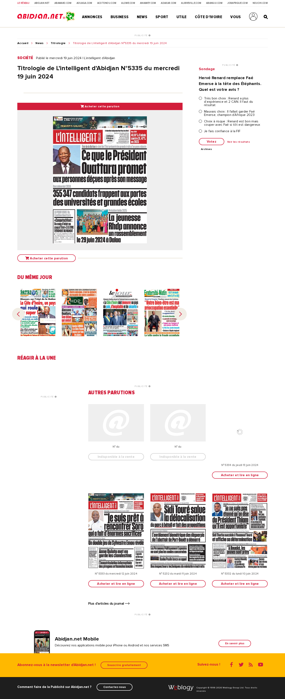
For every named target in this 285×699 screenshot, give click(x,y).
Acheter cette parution (101, 106)
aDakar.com (168, 3)
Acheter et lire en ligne (240, 475)
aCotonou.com (106, 3)
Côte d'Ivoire (208, 16)
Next (180, 314)
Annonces (92, 16)
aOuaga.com (84, 3)
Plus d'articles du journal (106, 603)
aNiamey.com (148, 3)
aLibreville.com (191, 3)
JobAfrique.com (237, 3)
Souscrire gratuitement (124, 665)
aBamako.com (63, 3)
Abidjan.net (42, 3)
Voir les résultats (238, 142)
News (142, 16)
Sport (161, 16)
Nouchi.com (260, 3)
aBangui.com (214, 3)
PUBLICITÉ (142, 35)
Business (120, 16)
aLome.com (128, 3)
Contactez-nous (114, 687)
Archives (206, 149)
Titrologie (58, 43)
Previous (18, 314)
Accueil (22, 43)
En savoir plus (234, 643)
